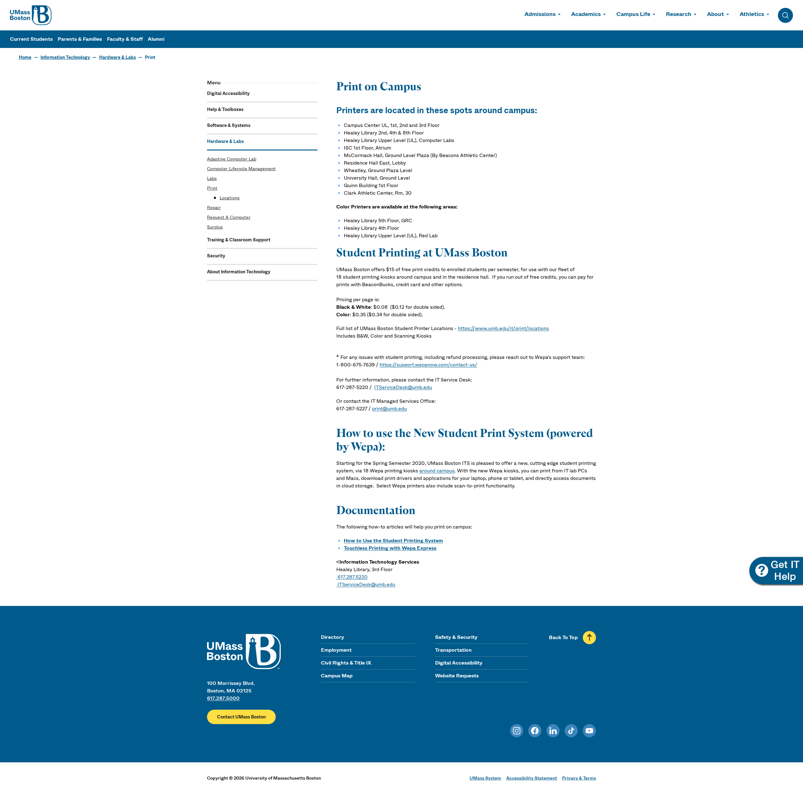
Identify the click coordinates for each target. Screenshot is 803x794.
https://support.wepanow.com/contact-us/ (428, 364)
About (715, 14)
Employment (336, 650)
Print (212, 188)
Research (678, 14)
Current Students (31, 39)
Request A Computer (229, 217)
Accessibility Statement (531, 778)
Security (216, 256)
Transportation (453, 650)
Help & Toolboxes (225, 109)
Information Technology (65, 57)
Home (25, 57)
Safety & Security (456, 637)
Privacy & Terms (579, 778)
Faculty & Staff (125, 39)
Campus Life (633, 14)
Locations (230, 198)
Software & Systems (228, 125)
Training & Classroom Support (238, 240)
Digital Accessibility (228, 93)
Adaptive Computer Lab (231, 159)
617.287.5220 (353, 577)
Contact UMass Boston (241, 717)
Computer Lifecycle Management (241, 169)
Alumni (156, 39)
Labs (212, 178)
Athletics (752, 14)
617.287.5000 (223, 698)
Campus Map (337, 675)
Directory (332, 637)
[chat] (775, 571)
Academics (586, 14)
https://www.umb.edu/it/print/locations (503, 328)
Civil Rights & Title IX (346, 662)
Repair (214, 207)
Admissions (540, 14)
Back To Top (563, 637)
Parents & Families (80, 39)
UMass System (485, 778)
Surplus (215, 227)
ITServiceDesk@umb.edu (403, 387)
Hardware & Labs (117, 57)
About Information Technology (238, 272)
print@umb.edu (389, 408)
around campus (437, 470)
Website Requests (457, 675)
